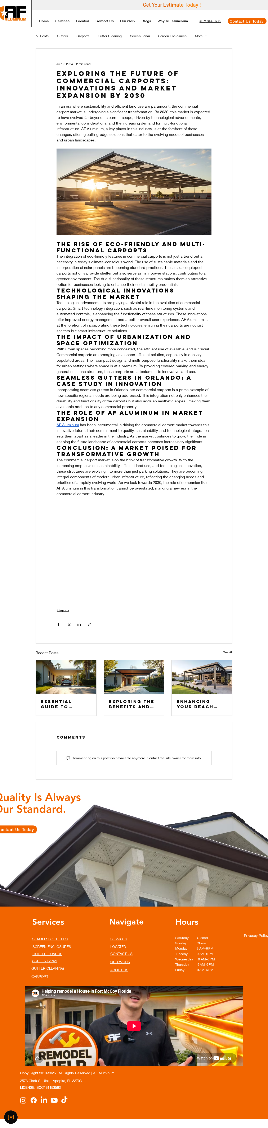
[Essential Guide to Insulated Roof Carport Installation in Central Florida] (66, 677)
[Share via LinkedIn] (79, 624)
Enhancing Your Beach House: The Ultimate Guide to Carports (200, 704)
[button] (62, 21)
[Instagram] (23, 1100)
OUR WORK (120, 962)
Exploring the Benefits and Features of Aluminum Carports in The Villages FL (133, 704)
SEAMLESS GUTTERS (50, 939)
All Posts (42, 36)
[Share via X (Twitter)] (69, 624)
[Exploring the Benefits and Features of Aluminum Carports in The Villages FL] (134, 677)
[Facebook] (34, 1100)
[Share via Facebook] (59, 624)
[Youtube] (54, 1100)
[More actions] (208, 63)
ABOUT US (119, 970)
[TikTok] (64, 1100)
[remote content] (134, 549)
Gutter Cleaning (110, 36)
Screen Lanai (140, 36)
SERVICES (118, 939)
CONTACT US (121, 953)
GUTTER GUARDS (47, 954)
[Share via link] (89, 624)
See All (227, 652)
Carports (82, 36)
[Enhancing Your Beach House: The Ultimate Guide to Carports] (202, 677)
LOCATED (118, 946)
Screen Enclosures (172, 36)
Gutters (62, 36)
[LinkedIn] (44, 1100)
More (199, 36)
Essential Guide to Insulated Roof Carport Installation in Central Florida (65, 704)
